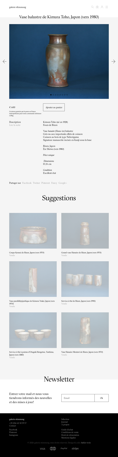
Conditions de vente (69, 432)
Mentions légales (68, 437)
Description (15, 122)
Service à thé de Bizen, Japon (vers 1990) (78, 301)
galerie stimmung (17, 7)
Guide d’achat (67, 429)
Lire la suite (14, 125)
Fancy (54, 182)
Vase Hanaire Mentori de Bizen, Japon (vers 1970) (82, 352)
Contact (12, 425)
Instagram (13, 435)
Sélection (65, 419)
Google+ (63, 182)
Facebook (27, 182)
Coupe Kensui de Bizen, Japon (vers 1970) (26, 252)
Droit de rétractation (70, 435)
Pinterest (45, 182)
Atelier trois (86, 442)
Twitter (36, 182)
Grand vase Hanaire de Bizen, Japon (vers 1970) (81, 252)
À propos (65, 424)
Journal (64, 422)
